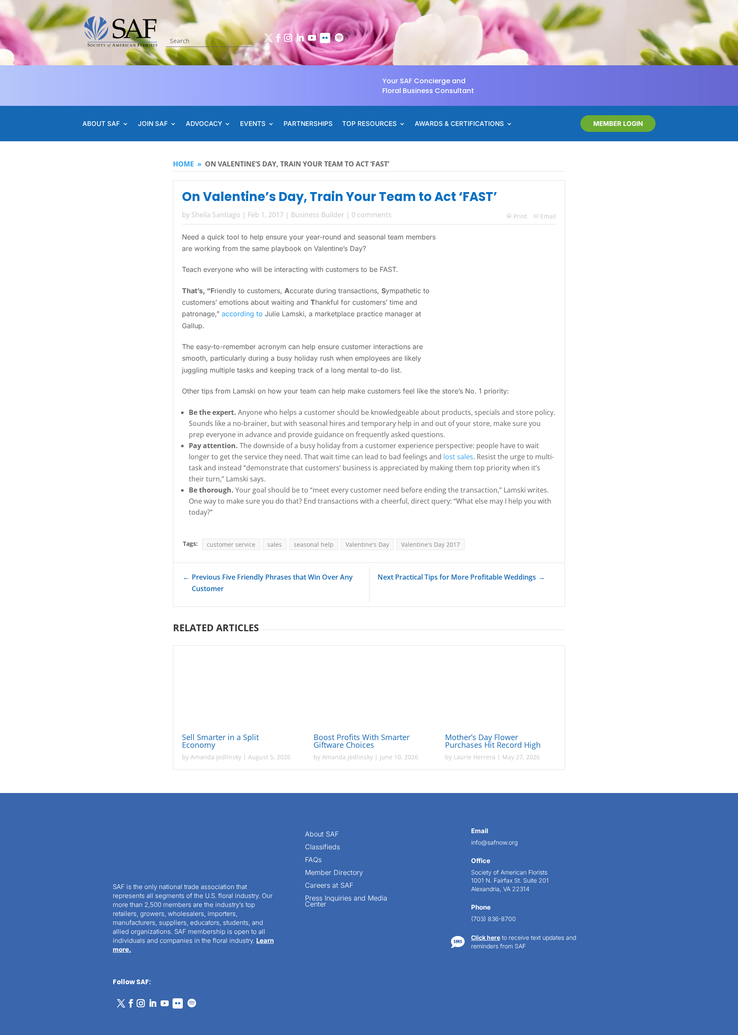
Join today (679, 903)
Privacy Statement (92, 1019)
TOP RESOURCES (369, 124)
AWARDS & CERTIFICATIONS (459, 124)
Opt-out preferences (38, 1019)
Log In (704, 758)
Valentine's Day (367, 544)
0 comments (371, 214)
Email (548, 216)
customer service (231, 544)
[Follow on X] (268, 38)
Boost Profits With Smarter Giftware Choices (361, 741)
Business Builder (317, 214)
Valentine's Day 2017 (430, 544)
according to (242, 313)
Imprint (129, 1019)
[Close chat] (713, 733)
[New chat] (696, 733)
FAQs (313, 860)
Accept (35, 1004)
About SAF (322, 834)
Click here (485, 937)
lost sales (458, 456)
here (652, 846)
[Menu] (680, 733)
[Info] (663, 733)
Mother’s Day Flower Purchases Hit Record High (494, 741)
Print (517, 216)
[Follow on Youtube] (312, 38)
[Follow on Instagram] (288, 38)
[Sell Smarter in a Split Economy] (237, 690)
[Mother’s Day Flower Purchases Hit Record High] (500, 690)
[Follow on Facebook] (278, 38)
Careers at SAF (329, 885)
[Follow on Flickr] (325, 38)
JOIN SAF (153, 124)
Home (183, 164)
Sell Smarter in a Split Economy (220, 741)
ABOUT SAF (101, 124)
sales (274, 544)
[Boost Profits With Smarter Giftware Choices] (369, 690)
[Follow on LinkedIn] (300, 38)
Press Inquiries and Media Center (346, 901)
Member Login (618, 124)
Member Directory (334, 873)
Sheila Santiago (215, 214)
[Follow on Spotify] (339, 38)
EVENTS (253, 124)
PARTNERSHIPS (308, 124)
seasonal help (314, 544)
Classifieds (322, 847)
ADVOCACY (204, 124)
